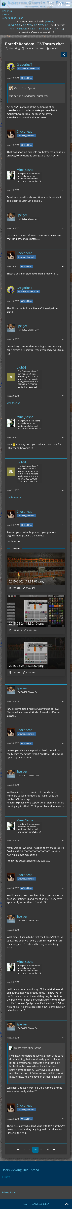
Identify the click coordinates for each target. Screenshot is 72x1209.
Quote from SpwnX (24, 88)
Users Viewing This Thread (20, 1170)
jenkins (49, 21)
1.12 (60, 28)
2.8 (46, 25)
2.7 (41, 25)
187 (47, 1149)
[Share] (64, 54)
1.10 (47, 28)
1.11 (54, 28)
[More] (63, 78)
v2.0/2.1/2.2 (14, 25)
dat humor (13, 497)
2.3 (24, 25)
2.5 (30, 25)
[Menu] (67, 4)
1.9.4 (40, 28)
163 (35, 1149)
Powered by (36, 1204)
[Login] (59, 4)
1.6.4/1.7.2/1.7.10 (17, 28)
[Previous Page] (18, 1150)
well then (12, 403)
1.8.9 (32, 28)
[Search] (51, 4)
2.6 (35, 25)
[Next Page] (54, 1150)
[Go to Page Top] (66, 1204)
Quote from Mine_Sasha (27, 1047)
